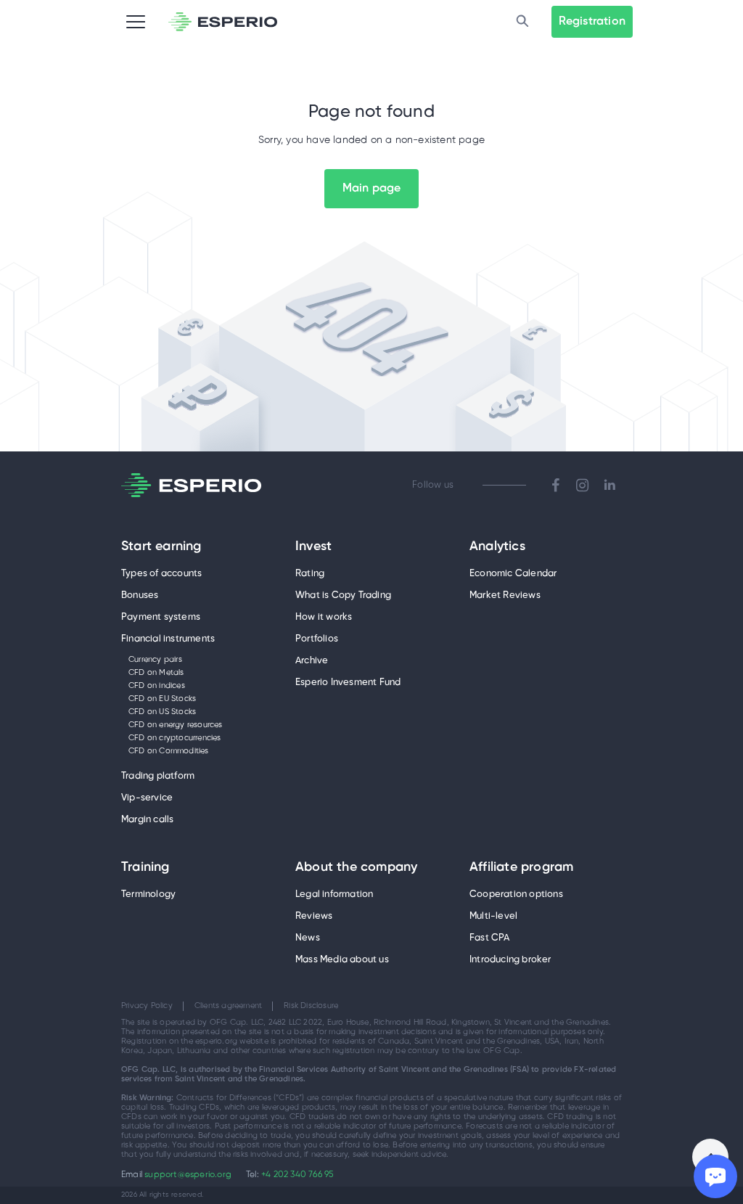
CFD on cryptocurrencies (174, 738)
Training (145, 868)
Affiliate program (521, 868)
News (307, 938)
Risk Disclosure (311, 1006)
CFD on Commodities (168, 751)
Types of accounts (161, 573)
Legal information (334, 894)
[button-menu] (135, 21)
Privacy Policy (147, 1006)
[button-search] (522, 21)
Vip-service (147, 798)
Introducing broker (510, 960)
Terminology (148, 894)
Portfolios (316, 639)
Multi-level (493, 916)
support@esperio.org (187, 1174)
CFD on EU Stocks (162, 699)
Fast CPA (489, 938)
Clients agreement (228, 1006)
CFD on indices (156, 685)
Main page (371, 188)
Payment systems (160, 617)
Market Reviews (505, 595)
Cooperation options (516, 894)
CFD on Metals (156, 672)
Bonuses (139, 595)
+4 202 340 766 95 (297, 1174)
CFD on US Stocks (162, 712)
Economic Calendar (513, 573)
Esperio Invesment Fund (348, 682)
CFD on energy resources (175, 725)
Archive (311, 661)
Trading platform (157, 776)
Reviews (313, 916)
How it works (323, 617)
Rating (309, 573)
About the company (356, 868)
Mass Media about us (342, 960)
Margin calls (147, 819)
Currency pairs (155, 659)
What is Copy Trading (343, 595)
